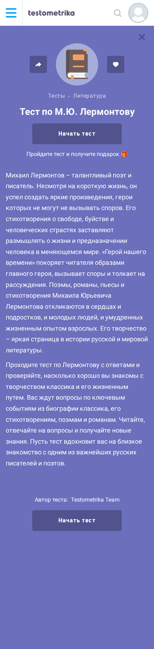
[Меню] (11, 13)
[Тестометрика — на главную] (51, 12)
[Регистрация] (138, 13)
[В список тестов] (142, 37)
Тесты (56, 95)
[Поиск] (117, 13)
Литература (89, 95)
